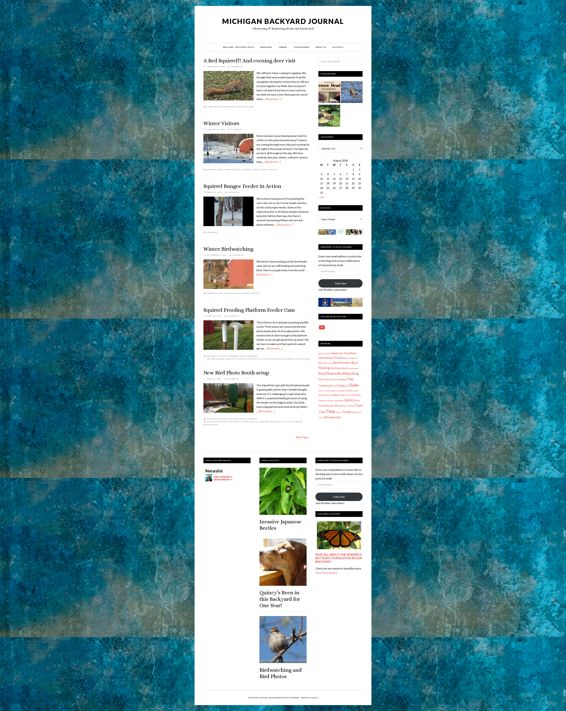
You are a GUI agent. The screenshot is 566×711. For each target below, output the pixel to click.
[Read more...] (274, 99)
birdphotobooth (353, 368)
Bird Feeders (214, 422)
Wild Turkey (261, 169)
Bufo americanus (327, 379)
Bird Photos (254, 359)
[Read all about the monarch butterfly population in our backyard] (339, 535)
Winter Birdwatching (228, 249)
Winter (273, 169)
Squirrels (230, 107)
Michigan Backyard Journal (283, 21)
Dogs (341, 385)
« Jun (321, 197)
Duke (354, 385)
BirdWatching (215, 169)
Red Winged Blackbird (281, 359)
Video (354, 412)
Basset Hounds (350, 358)
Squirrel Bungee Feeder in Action (242, 186)
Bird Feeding (217, 359)
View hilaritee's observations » (222, 478)
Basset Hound (334, 357)
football (332, 391)
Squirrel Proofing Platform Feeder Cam (249, 310)
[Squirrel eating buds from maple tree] (352, 92)
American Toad (340, 353)
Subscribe (340, 283)
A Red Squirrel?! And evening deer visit (249, 61)
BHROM (321, 363)
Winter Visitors (221, 123)
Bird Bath (329, 363)
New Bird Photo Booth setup (236, 373)
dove (265, 359)
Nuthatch (276, 422)
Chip (350, 379)
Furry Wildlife (215, 107)
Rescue (339, 405)
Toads (347, 412)
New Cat (348, 395)
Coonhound (325, 385)
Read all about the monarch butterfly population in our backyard (338, 558)
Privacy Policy (309, 698)
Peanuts (330, 401)
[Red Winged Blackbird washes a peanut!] (329, 116)
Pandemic (322, 401)
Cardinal (264, 422)
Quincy (350, 400)
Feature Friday (323, 391)
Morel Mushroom (325, 395)
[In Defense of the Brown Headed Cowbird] (329, 92)
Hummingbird (341, 391)
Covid (334, 386)
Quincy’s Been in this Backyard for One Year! (279, 598)
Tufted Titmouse (293, 422)
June (356, 390)
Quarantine (339, 401)
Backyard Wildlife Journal (284, 698)
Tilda (330, 411)
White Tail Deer (245, 107)
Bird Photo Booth (217, 356)
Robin (345, 406)
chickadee (341, 379)
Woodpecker (302, 359)
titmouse (339, 412)
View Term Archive (326, 572)
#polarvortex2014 (324, 354)
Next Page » (303, 437)
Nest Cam (338, 394)
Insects (349, 390)
